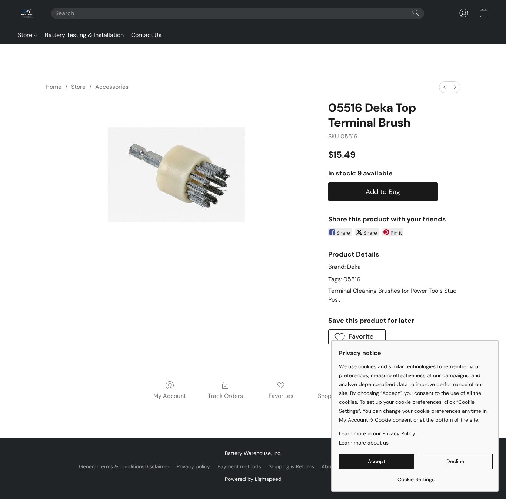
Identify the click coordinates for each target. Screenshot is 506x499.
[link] (416, 476)
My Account (169, 396)
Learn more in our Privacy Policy (377, 433)
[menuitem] (444, 87)
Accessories (112, 87)
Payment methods (239, 466)
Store (26, 35)
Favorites (281, 396)
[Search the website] (415, 12)
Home (53, 87)
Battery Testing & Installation (84, 35)
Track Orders (225, 396)
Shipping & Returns (291, 466)
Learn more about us (364, 442)
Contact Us (146, 35)
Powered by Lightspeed (253, 479)
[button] (27, 13)
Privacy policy (193, 466)
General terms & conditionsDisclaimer (124, 466)
